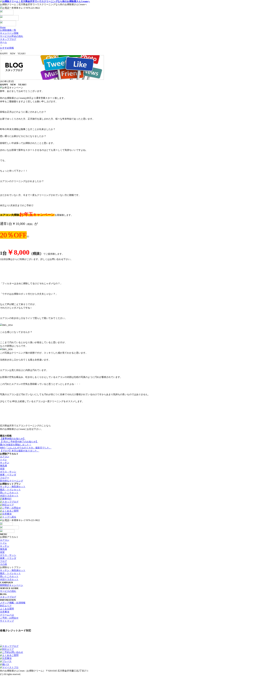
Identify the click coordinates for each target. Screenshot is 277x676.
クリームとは (7, 615)
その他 (3, 564)
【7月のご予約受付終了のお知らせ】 (19, 441)
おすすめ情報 (7, 48)
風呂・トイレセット (10, 489)
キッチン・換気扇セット (12, 486)
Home (3, 27)
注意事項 (4, 612)
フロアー (4, 478)
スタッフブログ (8, 39)
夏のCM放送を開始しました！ (15, 444)
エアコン (4, 456)
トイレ (3, 459)
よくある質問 (7, 609)
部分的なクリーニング (11, 481)
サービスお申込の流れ (11, 36)
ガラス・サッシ (8, 471)
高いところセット (9, 492)
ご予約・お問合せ (9, 618)
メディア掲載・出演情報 (12, 602)
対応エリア (6, 605)
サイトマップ (7, 621)
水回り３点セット (9, 495)
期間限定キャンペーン (11, 585)
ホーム (3, 42)
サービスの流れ (8, 591)
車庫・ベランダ (8, 474)
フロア (3, 561)
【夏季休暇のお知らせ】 (12, 438)
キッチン (4, 462)
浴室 (2, 468)
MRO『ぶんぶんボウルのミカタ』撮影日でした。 (26, 447)
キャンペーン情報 (9, 33)
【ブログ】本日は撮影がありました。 (19, 451)
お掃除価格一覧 (8, 30)
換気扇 (3, 465)
